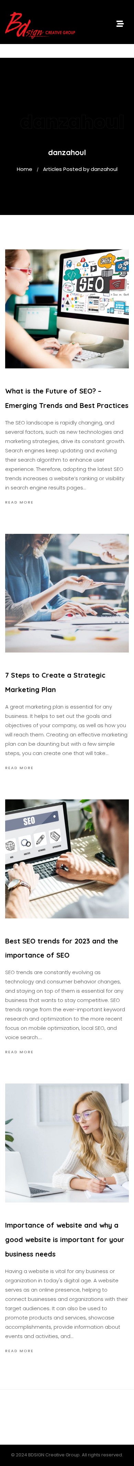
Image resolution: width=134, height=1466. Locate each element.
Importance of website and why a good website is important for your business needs (64, 1239)
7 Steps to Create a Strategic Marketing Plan (55, 682)
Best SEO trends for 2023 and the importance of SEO (61, 948)
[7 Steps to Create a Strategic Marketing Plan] (67, 593)
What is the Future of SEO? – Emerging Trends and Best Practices (67, 398)
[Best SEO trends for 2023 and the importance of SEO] (67, 858)
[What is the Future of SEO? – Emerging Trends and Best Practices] (67, 308)
